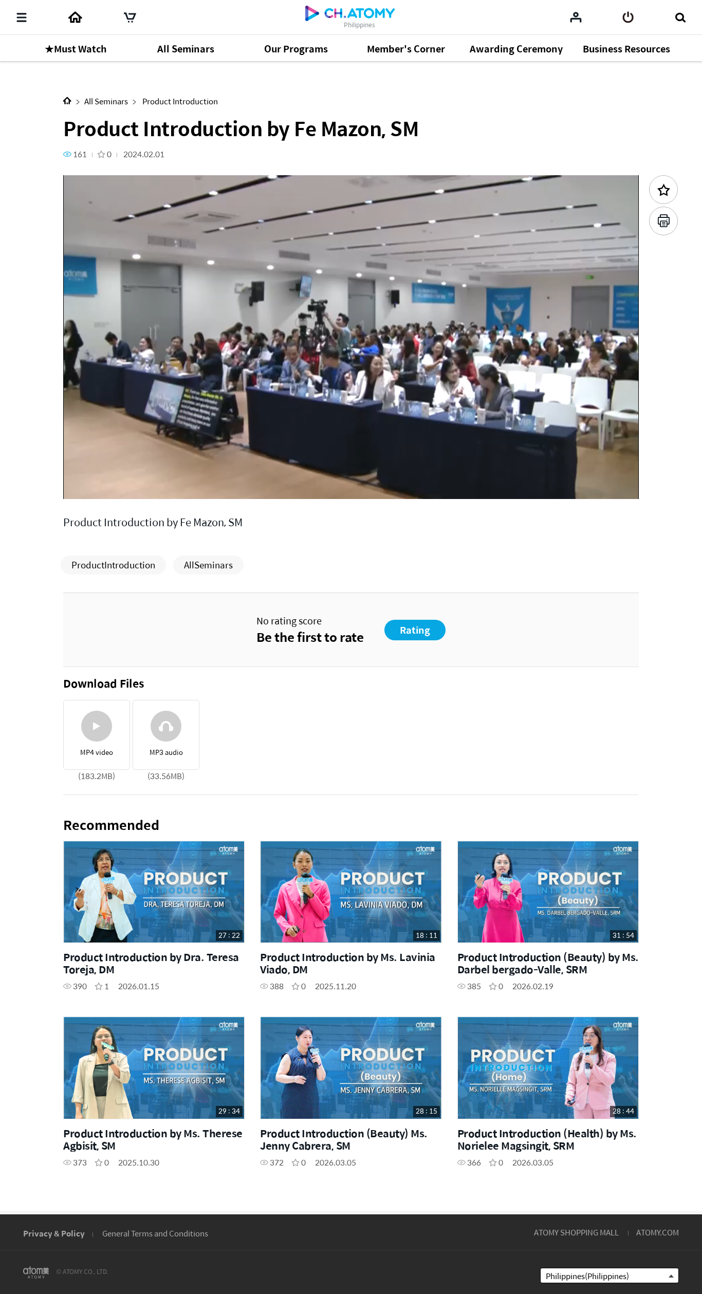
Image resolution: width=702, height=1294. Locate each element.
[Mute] (145, 485)
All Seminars (106, 101)
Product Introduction (179, 101)
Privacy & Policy (54, 1233)
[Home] (75, 17)
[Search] (680, 17)
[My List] (576, 17)
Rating (415, 630)
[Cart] (130, 17)
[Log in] (628, 17)
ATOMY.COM (657, 1232)
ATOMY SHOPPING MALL (576, 1232)
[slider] (351, 471)
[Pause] (83, 485)
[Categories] (21, 17)
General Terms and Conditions (155, 1233)
